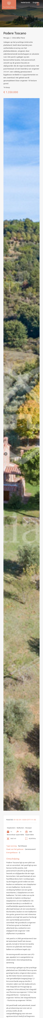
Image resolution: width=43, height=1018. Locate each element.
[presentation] (5, 454)
